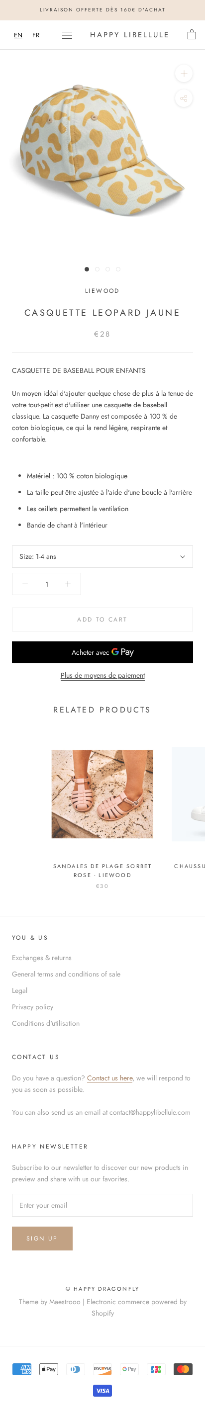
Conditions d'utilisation (46, 1023)
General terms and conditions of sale (66, 974)
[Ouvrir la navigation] (67, 35)
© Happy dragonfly (102, 1289)
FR (35, 35)
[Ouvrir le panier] (192, 35)
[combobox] (18, 35)
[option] (35, 35)
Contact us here (109, 1078)
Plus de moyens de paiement (103, 675)
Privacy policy (32, 1007)
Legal (19, 990)
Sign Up (42, 1238)
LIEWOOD (102, 290)
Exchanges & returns (42, 958)
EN (18, 35)
